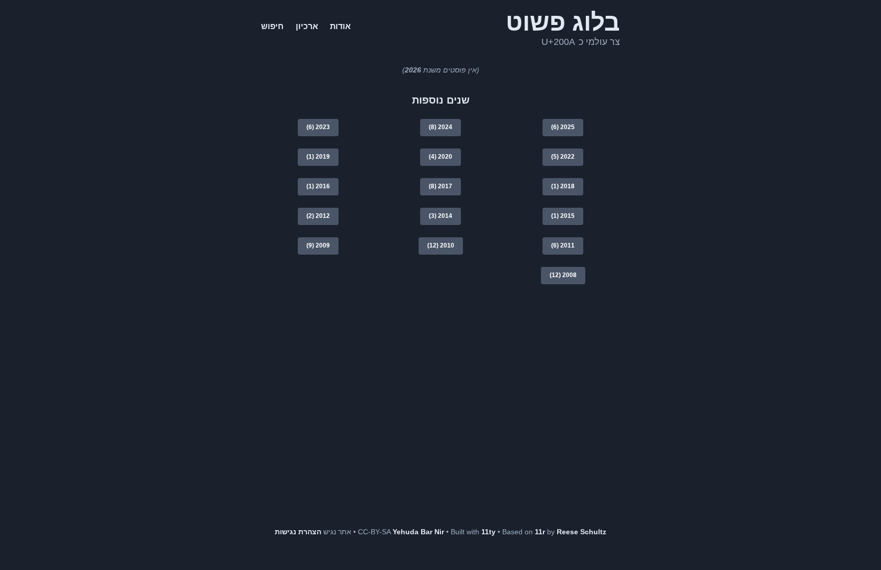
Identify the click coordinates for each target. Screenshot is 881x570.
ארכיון (307, 26)
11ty (488, 532)
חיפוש (272, 26)
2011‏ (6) (563, 245)
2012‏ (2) (318, 215)
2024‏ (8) (440, 127)
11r (540, 532)
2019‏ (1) (318, 156)
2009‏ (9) (318, 245)
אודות (340, 26)
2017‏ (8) (440, 186)
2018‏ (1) (563, 186)
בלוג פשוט (563, 22)
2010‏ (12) (440, 245)
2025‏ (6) (563, 127)
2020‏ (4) (440, 156)
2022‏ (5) (563, 156)
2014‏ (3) (440, 215)
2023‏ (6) (318, 127)
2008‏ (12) (563, 275)
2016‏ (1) (318, 186)
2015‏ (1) (563, 215)
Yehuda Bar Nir (419, 532)
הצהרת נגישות (298, 532)
